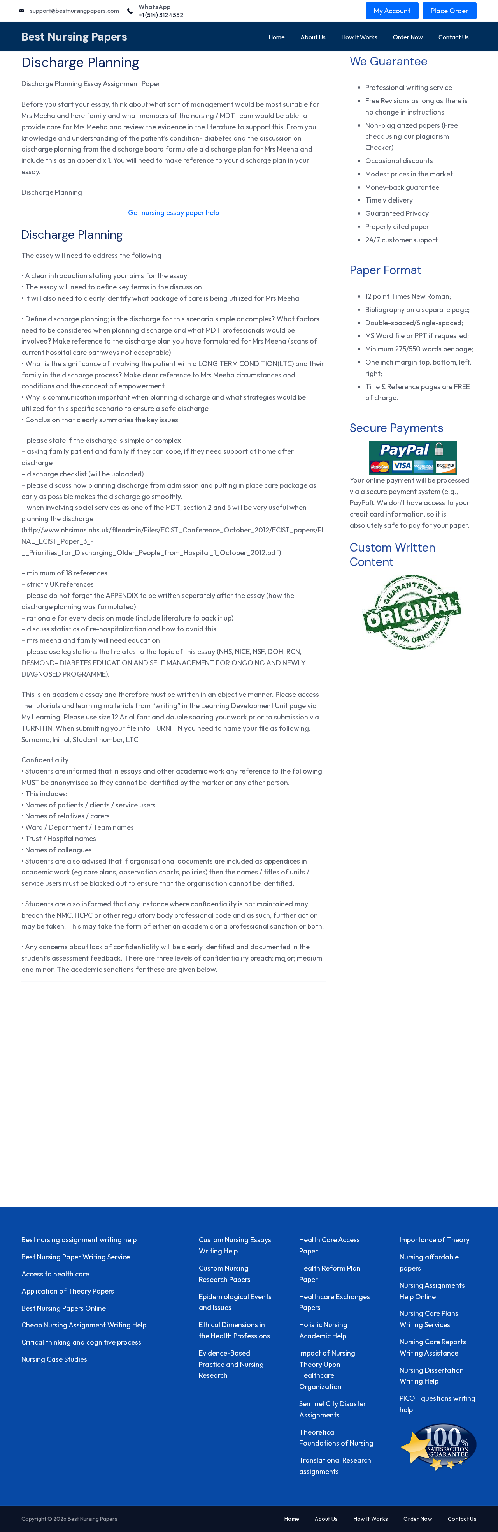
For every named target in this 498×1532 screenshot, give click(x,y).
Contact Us (453, 37)
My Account (392, 10)
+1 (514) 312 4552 (161, 15)
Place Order (449, 10)
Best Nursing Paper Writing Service (75, 1256)
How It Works (359, 37)
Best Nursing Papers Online (63, 1308)
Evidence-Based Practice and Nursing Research (231, 1364)
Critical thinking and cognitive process (81, 1342)
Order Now (408, 37)
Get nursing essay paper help (173, 212)
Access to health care (55, 1273)
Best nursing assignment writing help (79, 1239)
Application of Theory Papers (67, 1291)
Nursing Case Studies (54, 1359)
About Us (313, 37)
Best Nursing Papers (74, 37)
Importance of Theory (435, 1239)
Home (276, 37)
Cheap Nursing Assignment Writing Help (83, 1324)
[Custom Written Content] (413, 612)
